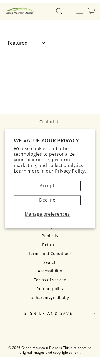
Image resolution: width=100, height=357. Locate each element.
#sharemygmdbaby (50, 297)
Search (50, 262)
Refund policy (49, 288)
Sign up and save (48, 313)
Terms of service (50, 279)
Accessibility (50, 270)
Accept (47, 186)
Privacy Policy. (70, 171)
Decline (47, 200)
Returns (50, 244)
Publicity (50, 235)
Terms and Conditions (50, 253)
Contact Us (50, 121)
